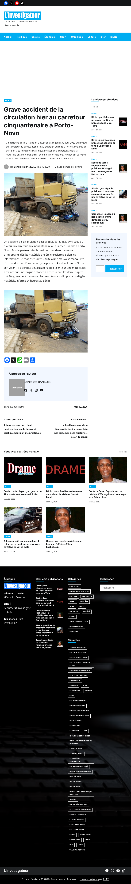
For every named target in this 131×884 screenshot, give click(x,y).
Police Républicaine (78, 804)
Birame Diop (74, 680)
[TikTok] (22, 3)
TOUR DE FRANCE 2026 (78, 621)
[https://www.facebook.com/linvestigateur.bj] (107, 871)
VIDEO (80, 845)
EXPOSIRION (74, 726)
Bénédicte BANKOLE (25, 166)
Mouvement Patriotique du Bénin (80, 793)
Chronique (74, 586)
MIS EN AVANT (75, 786)
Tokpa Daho (85, 835)
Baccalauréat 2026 (78, 657)
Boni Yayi (73, 685)
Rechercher (115, 268)
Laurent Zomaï (76, 754)
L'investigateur (16, 871)
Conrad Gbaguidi (77, 706)
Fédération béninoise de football (80, 742)
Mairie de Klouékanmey (80, 771)
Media (82, 606)
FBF (85, 731)
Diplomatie (87, 596)
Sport (72, 616)
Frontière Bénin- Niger (79, 736)
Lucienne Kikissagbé (78, 766)
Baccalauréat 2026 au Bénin (79, 664)
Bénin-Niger (74, 690)
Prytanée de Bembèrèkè (80, 809)
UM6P (87, 840)
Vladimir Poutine (77, 850)
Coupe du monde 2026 (79, 716)
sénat (72, 835)
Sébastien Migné (76, 830)
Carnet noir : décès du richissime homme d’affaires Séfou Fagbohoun (103, 218)
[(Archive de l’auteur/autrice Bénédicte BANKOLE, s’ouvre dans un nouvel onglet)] (6, 168)
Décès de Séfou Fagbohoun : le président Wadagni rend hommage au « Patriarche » (102, 168)
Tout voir (95, 106)
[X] (11, 3)
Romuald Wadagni (77, 814)
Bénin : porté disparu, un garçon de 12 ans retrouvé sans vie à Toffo (103, 121)
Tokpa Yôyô (74, 840)
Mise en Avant (75, 776)
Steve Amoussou (77, 824)
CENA (71, 695)
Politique (73, 611)
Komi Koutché (75, 748)
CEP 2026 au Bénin (77, 700)
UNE (71, 845)
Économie (73, 631)
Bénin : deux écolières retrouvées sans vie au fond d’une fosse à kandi (103, 144)
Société (8, 100)
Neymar (73, 799)
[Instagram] (36, 390)
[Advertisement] (65, 68)
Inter (71, 606)
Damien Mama (75, 721)
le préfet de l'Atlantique (75, 760)
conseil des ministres (79, 710)
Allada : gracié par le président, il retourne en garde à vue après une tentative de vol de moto (103, 194)
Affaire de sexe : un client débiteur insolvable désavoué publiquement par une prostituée (22, 429)
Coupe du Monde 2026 (79, 591)
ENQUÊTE (84, 601)
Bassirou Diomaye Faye (79, 670)
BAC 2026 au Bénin (77, 652)
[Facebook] (6, 3)
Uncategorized (76, 627)
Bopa (85, 685)
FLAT (106, 879)
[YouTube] (17, 3)
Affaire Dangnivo (77, 647)
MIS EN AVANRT (75, 782)
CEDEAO (88, 690)
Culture (73, 596)
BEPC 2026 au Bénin (78, 675)
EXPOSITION (17, 406)
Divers (93, 113)
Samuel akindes (76, 820)
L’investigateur (88, 879)
